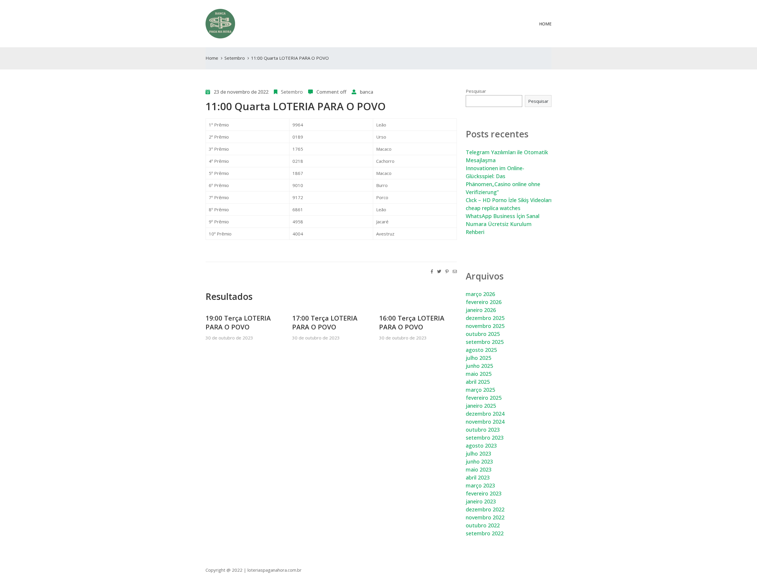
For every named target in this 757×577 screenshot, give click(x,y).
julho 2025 (478, 357)
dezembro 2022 (485, 509)
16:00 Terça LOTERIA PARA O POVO (411, 322)
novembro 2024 (485, 421)
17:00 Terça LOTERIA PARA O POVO (325, 322)
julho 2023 (478, 453)
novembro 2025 (485, 325)
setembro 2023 (485, 437)
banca (366, 92)
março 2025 (480, 389)
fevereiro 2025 (484, 397)
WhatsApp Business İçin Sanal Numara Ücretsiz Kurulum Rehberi (502, 223)
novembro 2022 (485, 517)
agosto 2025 (481, 349)
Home (545, 24)
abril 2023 (478, 477)
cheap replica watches (493, 208)
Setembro (234, 58)
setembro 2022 (485, 533)
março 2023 (480, 485)
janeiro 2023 (481, 501)
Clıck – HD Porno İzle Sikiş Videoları (508, 200)
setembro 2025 (485, 341)
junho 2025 (479, 365)
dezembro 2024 (485, 413)
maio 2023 (478, 469)
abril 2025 (478, 381)
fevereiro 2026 (484, 301)
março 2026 (480, 294)
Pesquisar (476, 91)
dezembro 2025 (485, 317)
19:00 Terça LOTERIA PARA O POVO (238, 322)
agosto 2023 (481, 445)
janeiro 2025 (481, 405)
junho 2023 (479, 461)
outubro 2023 (483, 429)
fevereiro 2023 (484, 493)
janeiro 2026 (481, 309)
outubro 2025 (483, 333)
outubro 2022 (483, 525)
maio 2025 (478, 373)
